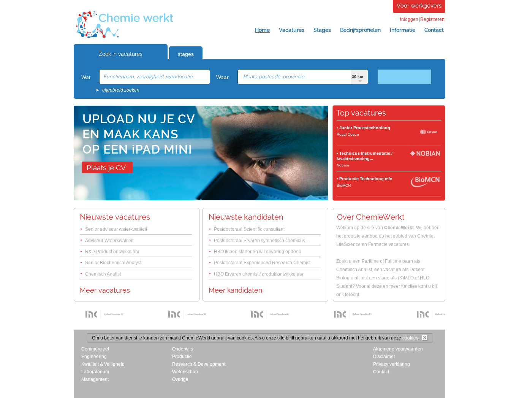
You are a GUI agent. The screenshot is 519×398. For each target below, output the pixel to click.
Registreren (432, 19)
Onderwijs (182, 349)
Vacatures (291, 30)
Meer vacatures (105, 290)
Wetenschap (185, 371)
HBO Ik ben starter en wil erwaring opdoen (257, 251)
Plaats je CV (106, 167)
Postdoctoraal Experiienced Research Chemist (262, 262)
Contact (434, 30)
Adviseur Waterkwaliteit (109, 240)
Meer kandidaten (235, 290)
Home (262, 30)
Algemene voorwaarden (398, 349)
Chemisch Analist (103, 274)
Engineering (94, 356)
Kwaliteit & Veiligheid (103, 364)
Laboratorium (95, 371)
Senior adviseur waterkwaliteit (116, 229)
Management (95, 379)
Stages (322, 30)
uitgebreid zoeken (120, 90)
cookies (410, 338)
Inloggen (409, 19)
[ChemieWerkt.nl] (125, 37)
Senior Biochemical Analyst (113, 262)
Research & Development (198, 364)
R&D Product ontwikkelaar (112, 251)
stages (186, 54)
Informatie (402, 30)
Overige (180, 379)
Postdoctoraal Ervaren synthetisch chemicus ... (262, 240)
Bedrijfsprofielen (360, 30)
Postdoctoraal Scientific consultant (249, 229)
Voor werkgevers (419, 5)
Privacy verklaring (391, 364)
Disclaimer (384, 356)
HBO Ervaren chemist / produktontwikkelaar (259, 274)
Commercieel (95, 349)
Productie (182, 356)
